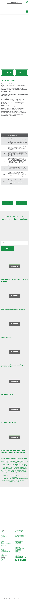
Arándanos (3, 535)
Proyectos (17, 540)
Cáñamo (2, 540)
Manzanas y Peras (4, 548)
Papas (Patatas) (3, 550)
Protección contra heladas (5, 551)
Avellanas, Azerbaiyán (19, 541)
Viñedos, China (17, 544)
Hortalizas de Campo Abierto (6, 543)
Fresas (2, 542)
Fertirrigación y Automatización (20, 535)
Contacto (17, 555)
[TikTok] (25, 560)
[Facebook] (16, 560)
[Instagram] (23, 560)
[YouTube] (20, 560)
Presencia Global (18, 550)
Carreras (16, 551)
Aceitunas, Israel (18, 542)
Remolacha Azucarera (4, 552)
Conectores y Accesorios (19, 536)
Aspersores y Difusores (19, 530)
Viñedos (2, 556)
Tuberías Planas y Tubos (19, 531)
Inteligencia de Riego (19, 556)
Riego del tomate (4, 555)
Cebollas (2, 541)
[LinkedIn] (18, 560)
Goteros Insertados (4, 560)
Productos (3, 557)
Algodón (2, 534)
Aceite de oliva (3, 531)
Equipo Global (17, 547)
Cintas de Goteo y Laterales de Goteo (6, 559)
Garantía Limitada (18, 537)
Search (7, 248)
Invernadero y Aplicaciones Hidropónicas (5, 545)
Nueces (2, 549)
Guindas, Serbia (18, 543)
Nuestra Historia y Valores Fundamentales (19, 549)
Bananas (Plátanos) (4, 536)
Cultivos (2, 530)
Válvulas (16, 534)
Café (2, 537)
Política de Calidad (18, 552)
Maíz (2, 546)
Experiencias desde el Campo (20, 557)
